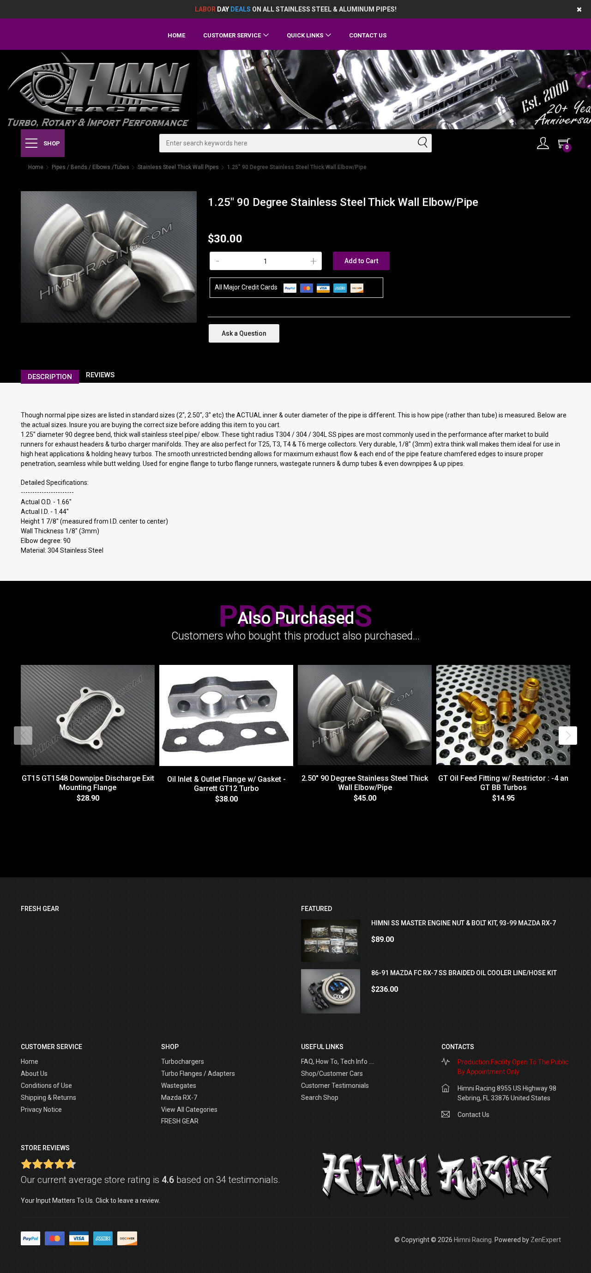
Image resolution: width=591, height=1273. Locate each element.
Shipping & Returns (48, 1097)
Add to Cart (361, 261)
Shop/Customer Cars (332, 1073)
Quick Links (305, 35)
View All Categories (189, 1109)
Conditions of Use (46, 1085)
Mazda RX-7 (179, 1097)
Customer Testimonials (335, 1085)
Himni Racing (473, 1239)
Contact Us (367, 35)
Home (176, 35)
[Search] (422, 143)
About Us (34, 1073)
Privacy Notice (41, 1109)
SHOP (51, 143)
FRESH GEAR (180, 1121)
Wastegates (178, 1085)
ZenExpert (546, 1239)
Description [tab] (50, 377)
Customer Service (232, 35)
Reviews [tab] (100, 375)
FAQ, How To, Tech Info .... (337, 1061)
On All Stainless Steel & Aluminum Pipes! (296, 9)
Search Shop (319, 1097)
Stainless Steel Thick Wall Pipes (178, 167)
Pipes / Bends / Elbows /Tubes (90, 167)
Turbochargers (182, 1061)
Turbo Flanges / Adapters (198, 1073)
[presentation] (23, 735)
